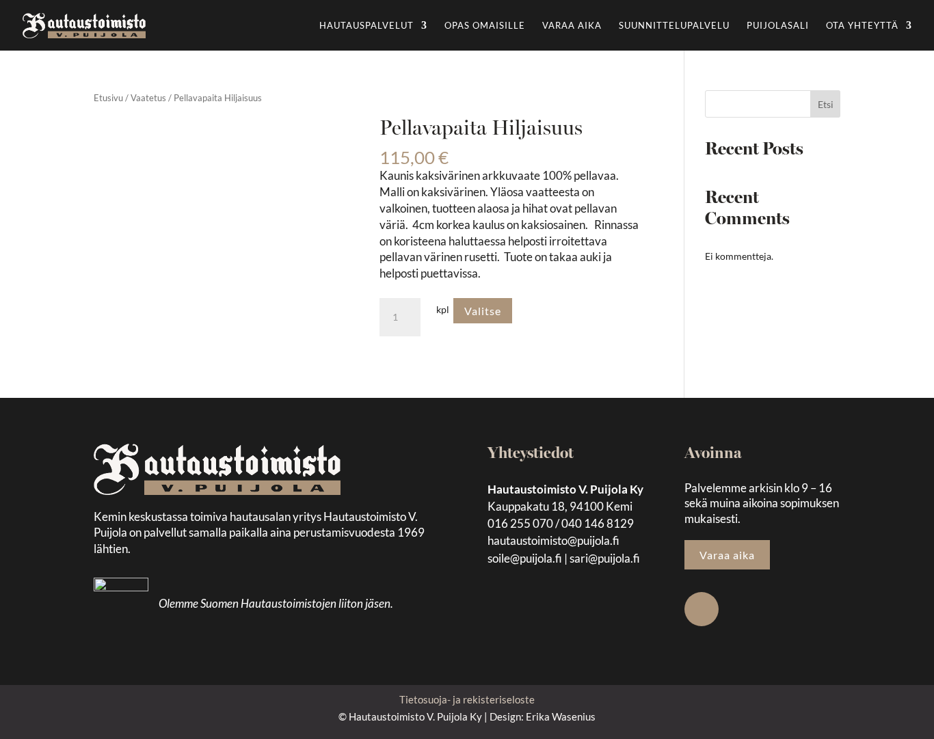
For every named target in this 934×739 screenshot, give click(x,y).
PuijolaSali (778, 26)
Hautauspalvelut (366, 26)
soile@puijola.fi (525, 558)
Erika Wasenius (561, 716)
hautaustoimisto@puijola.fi (553, 540)
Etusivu (108, 97)
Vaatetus (148, 97)
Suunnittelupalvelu (674, 26)
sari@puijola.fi (605, 558)
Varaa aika (572, 26)
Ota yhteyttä (862, 26)
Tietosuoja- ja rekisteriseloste (467, 699)
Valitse (482, 310)
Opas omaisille (484, 26)
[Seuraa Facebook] (701, 609)
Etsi (825, 104)
